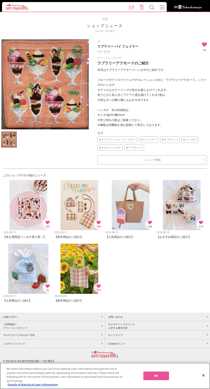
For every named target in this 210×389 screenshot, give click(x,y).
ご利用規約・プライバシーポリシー (15, 325)
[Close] (203, 375)
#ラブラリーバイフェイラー (117, 139)
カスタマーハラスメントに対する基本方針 (121, 325)
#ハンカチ (189, 139)
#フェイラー (148, 139)
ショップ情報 (152, 160)
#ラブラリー (170, 139)
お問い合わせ (115, 316)
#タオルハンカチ (110, 147)
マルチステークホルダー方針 (19, 335)
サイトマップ (115, 335)
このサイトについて (14, 343)
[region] (105, 376)
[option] (45, 84)
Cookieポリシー (117, 343)
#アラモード (134, 147)
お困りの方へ (10, 316)
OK (156, 376)
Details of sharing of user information (33, 385)
